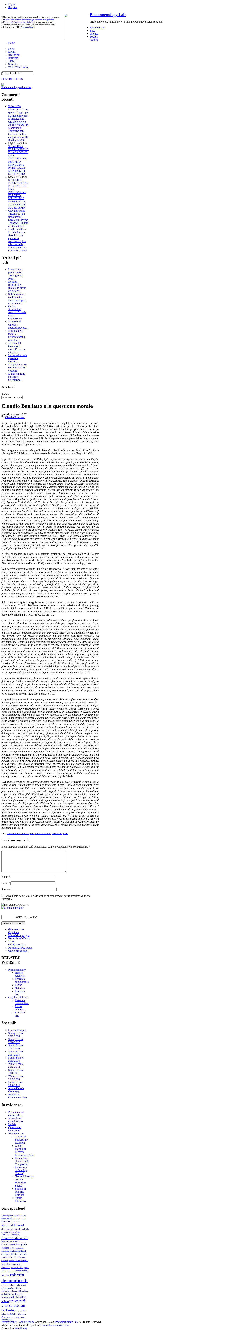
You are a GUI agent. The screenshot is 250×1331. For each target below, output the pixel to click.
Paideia (12, 1124)
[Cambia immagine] (12, 907)
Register (12, 7)
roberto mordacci (8, 1288)
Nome (5, 876)
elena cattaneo (6, 1229)
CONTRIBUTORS (12, 79)
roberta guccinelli (8, 1285)
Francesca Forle (9, 1241)
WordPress (21, 1328)
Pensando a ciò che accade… (16, 1114)
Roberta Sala (21, 1285)
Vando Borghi (15, 229)
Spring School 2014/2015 (15, 1053)
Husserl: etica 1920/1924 (15, 1084)
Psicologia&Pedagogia (20, 947)
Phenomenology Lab (108, 14)
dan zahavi (6, 1221)
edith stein (16, 1222)
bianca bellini (6, 1219)
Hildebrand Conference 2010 (17, 1096)
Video (11, 60)
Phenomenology (17, 969)
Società (94, 36)
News (11, 48)
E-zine (18, 984)
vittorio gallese (13, 1317)
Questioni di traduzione (14, 1129)
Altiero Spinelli (7, 1216)
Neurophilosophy (24, 1176)
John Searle (5, 1254)
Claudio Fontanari (15, 417)
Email (5, 883)
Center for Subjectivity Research (21, 1139)
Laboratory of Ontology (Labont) (21, 1170)
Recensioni (14, 54)
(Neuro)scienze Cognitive (16, 931)
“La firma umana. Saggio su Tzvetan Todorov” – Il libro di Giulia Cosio (18, 219)
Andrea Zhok (20, 1215)
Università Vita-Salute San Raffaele (19, 22)
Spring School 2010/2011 (15, 1071)
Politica (94, 39)
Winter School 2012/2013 (15, 1065)
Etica (92, 30)
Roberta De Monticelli (14, 108)
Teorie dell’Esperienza (16, 943)
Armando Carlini (43, 833)
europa (4, 1232)
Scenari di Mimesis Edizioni (20, 1191)
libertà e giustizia (19, 1254)
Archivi (5, 394)
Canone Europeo (17, 1030)
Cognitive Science (18, 997)
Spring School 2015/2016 (15, 1047)
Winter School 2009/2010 (15, 1078)
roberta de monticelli (14, 1277)
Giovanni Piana (13, 1245)
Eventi (11, 51)
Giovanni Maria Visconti (16, 212)
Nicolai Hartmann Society (20, 1182)
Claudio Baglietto (60, 833)
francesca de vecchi (14, 1238)
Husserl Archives (20, 974)
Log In (11, 4)
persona (11, 1271)
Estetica (94, 33)
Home (11, 42)
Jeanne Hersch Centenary (16, 1090)
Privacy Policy (9, 1321)
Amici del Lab (16, 1133)
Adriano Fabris (14, 833)
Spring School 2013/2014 (15, 1059)
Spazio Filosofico (20, 1199)
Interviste (13, 57)
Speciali (12, 64)
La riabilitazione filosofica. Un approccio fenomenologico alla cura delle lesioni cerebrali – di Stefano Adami (17, 241)
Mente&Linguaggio (18, 935)
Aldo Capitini (27, 833)
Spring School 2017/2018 (15, 1035)
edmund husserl (12, 1225)
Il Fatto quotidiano (17, 1248)
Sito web (6, 889)
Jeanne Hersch (20, 1251)
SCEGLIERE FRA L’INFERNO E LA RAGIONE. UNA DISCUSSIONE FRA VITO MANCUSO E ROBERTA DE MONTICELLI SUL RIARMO (18, 160)
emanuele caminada (21, 1229)
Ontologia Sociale (17, 950)
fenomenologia (14, 1232)
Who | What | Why (18, 67)
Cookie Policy (26, 1321)
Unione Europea (15, 1294)
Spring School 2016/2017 (15, 1041)
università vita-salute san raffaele (13, 1305)
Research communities (22, 980)
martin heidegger (9, 1257)
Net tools (20, 988)
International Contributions (15, 1120)
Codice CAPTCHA (25, 916)
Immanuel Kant (7, 1251)
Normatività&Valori (18, 938)
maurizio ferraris (15, 1261)
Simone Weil (16, 1291)
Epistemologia (97, 27)
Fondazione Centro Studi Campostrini (22, 1161)
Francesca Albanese (10, 1235)
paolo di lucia (17, 1267)
